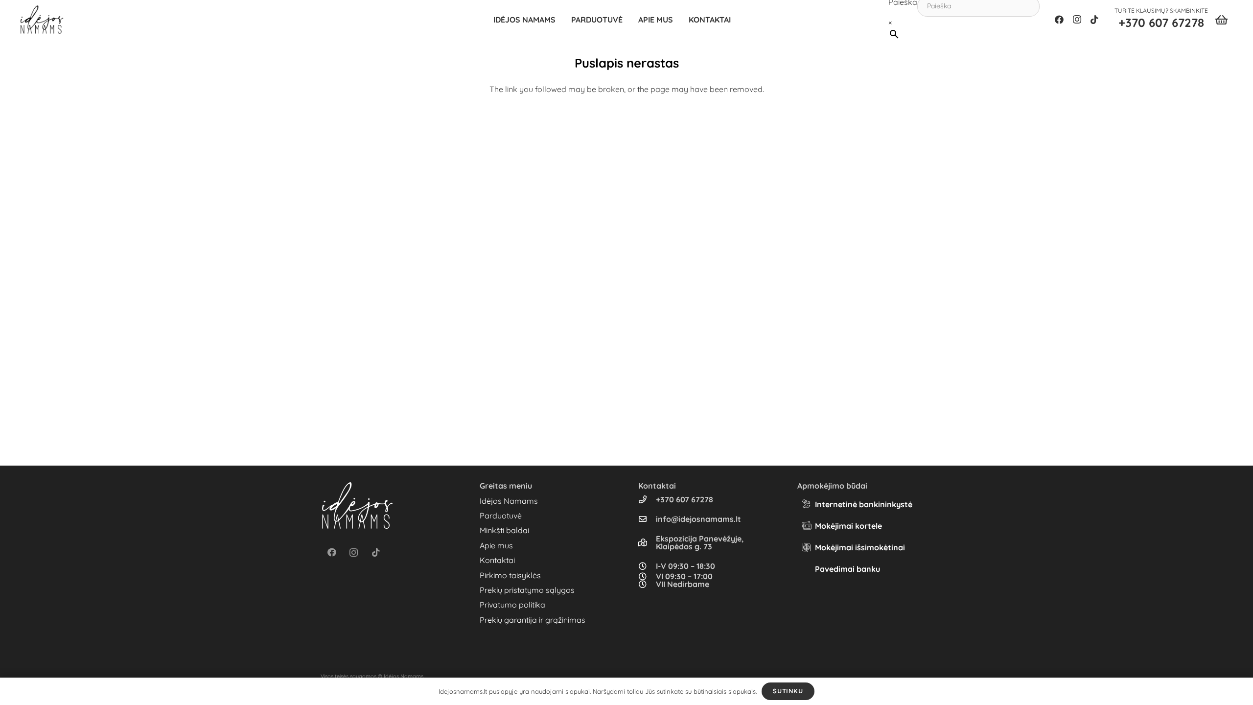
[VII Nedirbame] (647, 584)
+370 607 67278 (684, 499)
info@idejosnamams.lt (698, 519)
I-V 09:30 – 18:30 (685, 566)
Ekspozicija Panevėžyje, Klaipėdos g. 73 (699, 542)
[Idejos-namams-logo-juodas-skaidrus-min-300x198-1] (42, 19)
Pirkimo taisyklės (510, 575)
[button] (627, 19)
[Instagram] (1077, 19)
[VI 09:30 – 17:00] (647, 576)
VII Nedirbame (682, 584)
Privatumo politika (512, 605)
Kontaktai (497, 560)
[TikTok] (1094, 19)
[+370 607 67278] (647, 499)
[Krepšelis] (1221, 19)
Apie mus (496, 545)
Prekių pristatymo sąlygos (527, 590)
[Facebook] (1059, 19)
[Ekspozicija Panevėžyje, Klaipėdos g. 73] (647, 542)
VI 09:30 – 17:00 (684, 576)
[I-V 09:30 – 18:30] (647, 566)
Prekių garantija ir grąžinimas (532, 620)
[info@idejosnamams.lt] (647, 519)
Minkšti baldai (504, 530)
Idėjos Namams (509, 501)
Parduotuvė (501, 515)
